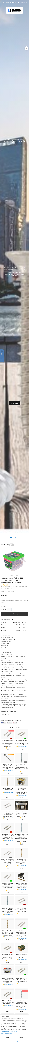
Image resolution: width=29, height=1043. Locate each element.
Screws (8, 586)
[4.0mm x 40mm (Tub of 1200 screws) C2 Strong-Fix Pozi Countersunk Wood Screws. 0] (14, 561)
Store (2, 586)
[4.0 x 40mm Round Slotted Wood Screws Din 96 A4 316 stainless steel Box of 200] (7, 805)
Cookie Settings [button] (14, 1041)
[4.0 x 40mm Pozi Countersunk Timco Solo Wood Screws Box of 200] (21, 853)
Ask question (18, 584)
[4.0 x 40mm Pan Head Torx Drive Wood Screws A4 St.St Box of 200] (7, 994)
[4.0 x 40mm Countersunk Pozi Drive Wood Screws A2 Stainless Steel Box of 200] (21, 924)
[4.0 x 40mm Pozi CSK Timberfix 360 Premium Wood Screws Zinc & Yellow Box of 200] (21, 877)
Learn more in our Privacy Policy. (9, 1031)
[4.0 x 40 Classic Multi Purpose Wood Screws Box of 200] (21, 948)
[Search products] (26, 48)
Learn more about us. (6, 1033)
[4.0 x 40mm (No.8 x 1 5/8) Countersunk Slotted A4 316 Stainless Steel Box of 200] (21, 900)
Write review (11, 584)
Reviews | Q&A (2, 357)
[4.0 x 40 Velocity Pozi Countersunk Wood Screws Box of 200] (7, 781)
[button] (6, 714)
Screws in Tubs (9, 588)
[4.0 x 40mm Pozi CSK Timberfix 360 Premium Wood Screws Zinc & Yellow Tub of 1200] (21, 805)
